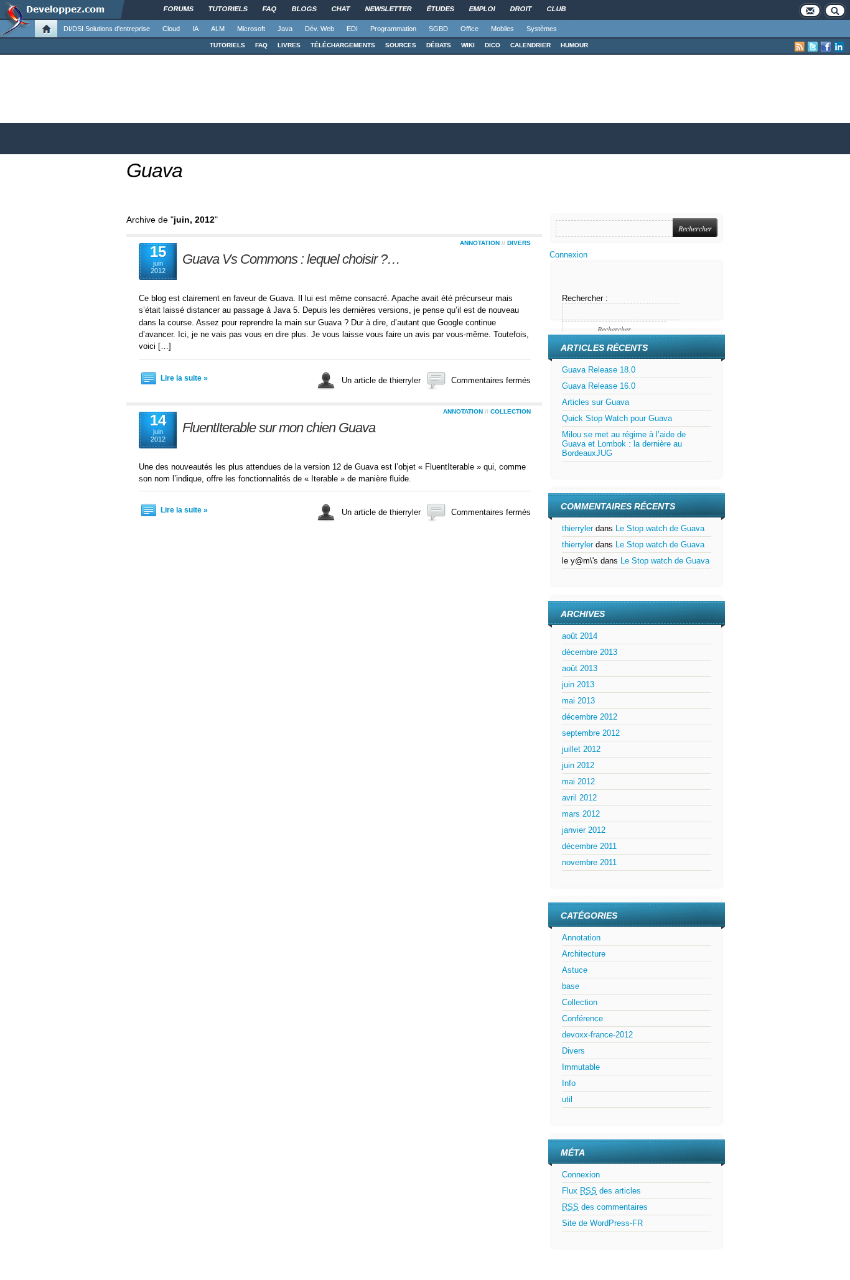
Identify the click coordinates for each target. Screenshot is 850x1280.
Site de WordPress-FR (602, 1223)
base (570, 986)
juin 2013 (578, 684)
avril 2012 (579, 797)
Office (469, 28)
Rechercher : (585, 298)
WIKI (468, 45)
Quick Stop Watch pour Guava (617, 418)
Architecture (583, 953)
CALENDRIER (530, 45)
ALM (218, 28)
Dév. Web (319, 28)
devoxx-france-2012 (597, 1034)
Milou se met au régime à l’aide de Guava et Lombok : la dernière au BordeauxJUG (624, 444)
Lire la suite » (184, 378)
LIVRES (289, 45)
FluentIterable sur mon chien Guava (278, 427)
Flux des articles (601, 1190)
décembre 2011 (589, 846)
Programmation (393, 28)
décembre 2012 (589, 716)
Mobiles (502, 28)
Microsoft (251, 28)
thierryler (577, 528)
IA (195, 28)
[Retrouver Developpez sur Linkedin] (839, 47)
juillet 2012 (581, 749)
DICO (492, 45)
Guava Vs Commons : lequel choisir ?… (291, 259)
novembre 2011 (589, 862)
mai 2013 (578, 700)
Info (569, 1083)
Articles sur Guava (595, 402)
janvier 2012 (583, 830)
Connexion (568, 254)
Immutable (581, 1067)
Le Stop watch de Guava (659, 528)
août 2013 (579, 668)
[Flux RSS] (800, 47)
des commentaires (605, 1207)
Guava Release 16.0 (598, 386)
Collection (510, 411)
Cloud (171, 28)
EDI (352, 28)
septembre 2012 (591, 733)
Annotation (480, 242)
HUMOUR (574, 45)
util (567, 1099)
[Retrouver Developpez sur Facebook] (826, 47)
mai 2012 (578, 781)
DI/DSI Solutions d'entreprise (106, 28)
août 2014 (579, 636)
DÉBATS (438, 45)
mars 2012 (581, 814)
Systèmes (541, 28)
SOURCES (400, 45)
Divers (519, 242)
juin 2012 (578, 765)
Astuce (574, 970)
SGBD (438, 28)
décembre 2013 (589, 652)
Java (285, 28)
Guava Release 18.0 (598, 369)
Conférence (582, 1018)
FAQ (261, 45)
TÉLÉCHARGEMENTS (343, 45)
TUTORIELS (227, 45)
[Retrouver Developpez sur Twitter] (813, 47)
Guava (154, 170)
